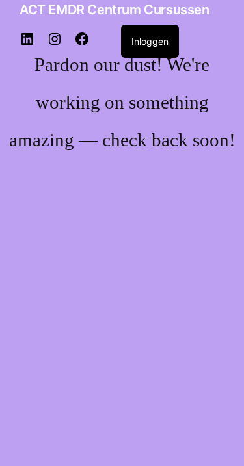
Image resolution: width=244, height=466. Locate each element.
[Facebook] (82, 42)
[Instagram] (54, 42)
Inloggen (150, 41)
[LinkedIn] (27, 42)
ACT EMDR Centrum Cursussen (115, 10)
